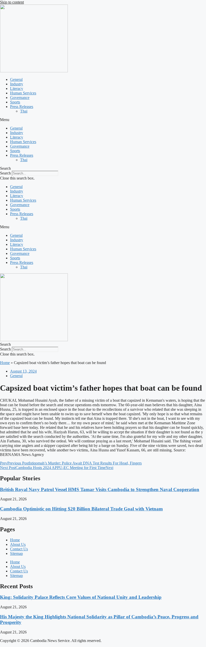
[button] (103, 119)
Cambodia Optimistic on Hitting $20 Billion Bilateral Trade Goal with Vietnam (81, 508)
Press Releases (21, 106)
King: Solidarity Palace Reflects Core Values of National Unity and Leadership (81, 597)
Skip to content (12, 2)
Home (5, 363)
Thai (23, 111)
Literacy (16, 88)
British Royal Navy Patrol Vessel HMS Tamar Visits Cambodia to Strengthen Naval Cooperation (99, 489)
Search (5, 173)
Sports (15, 102)
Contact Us (19, 549)
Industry (16, 84)
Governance (19, 97)
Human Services (23, 93)
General (16, 79)
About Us (18, 544)
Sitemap (16, 553)
